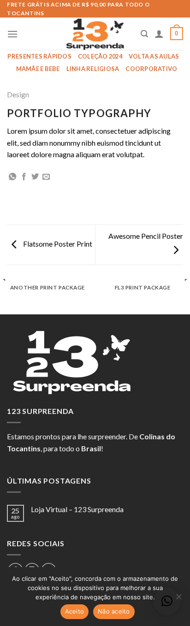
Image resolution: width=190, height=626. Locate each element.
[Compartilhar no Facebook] (24, 177)
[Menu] (12, 34)
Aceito (74, 611)
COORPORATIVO (151, 68)
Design (18, 94)
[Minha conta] (159, 34)
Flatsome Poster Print (57, 243)
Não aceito (114, 611)
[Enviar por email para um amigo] (46, 177)
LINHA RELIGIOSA (92, 68)
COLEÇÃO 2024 (100, 56)
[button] (167, 601)
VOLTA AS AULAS (154, 56)
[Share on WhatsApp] (12, 177)
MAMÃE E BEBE (38, 68)
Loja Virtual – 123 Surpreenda (77, 509)
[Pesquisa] (144, 34)
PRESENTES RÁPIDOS (39, 56)
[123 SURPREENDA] (95, 34)
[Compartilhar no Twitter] (35, 177)
